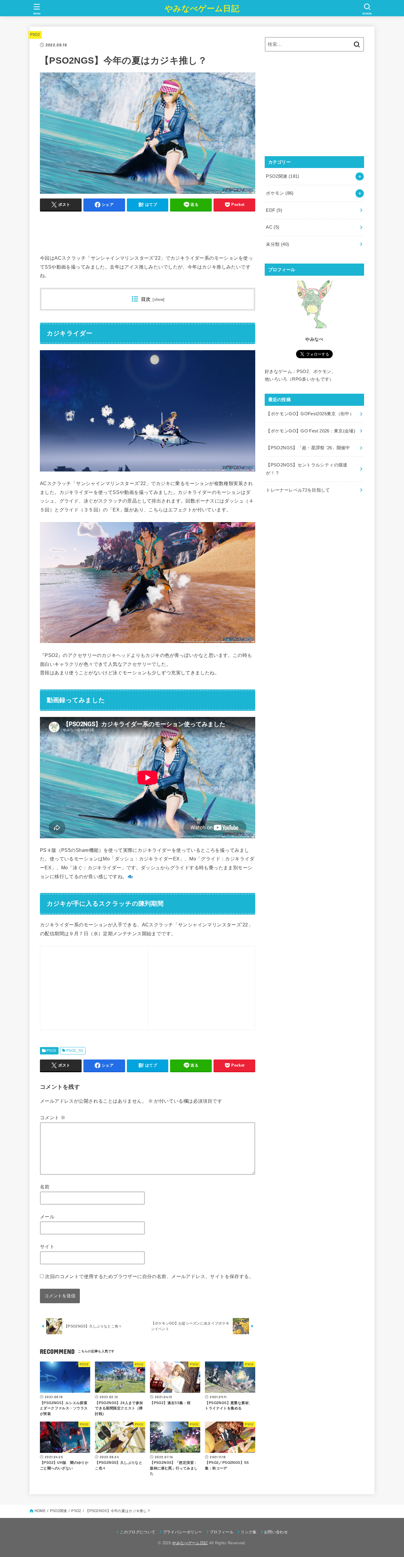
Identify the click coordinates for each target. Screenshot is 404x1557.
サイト (47, 1246)
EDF (274, 210)
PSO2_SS (74, 1051)
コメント (52, 1117)
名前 (45, 1186)
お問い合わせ (276, 1532)
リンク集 (248, 1532)
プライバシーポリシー (182, 1532)
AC (272, 227)
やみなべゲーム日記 (202, 8)
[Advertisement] (147, 229)
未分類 (277, 244)
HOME (40, 1511)
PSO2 (35, 35)
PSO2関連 (282, 176)
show (159, 300)
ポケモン (279, 193)
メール (47, 1216)
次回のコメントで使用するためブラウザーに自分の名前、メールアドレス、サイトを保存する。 (149, 1276)
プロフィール (221, 1532)
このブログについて (137, 1532)
